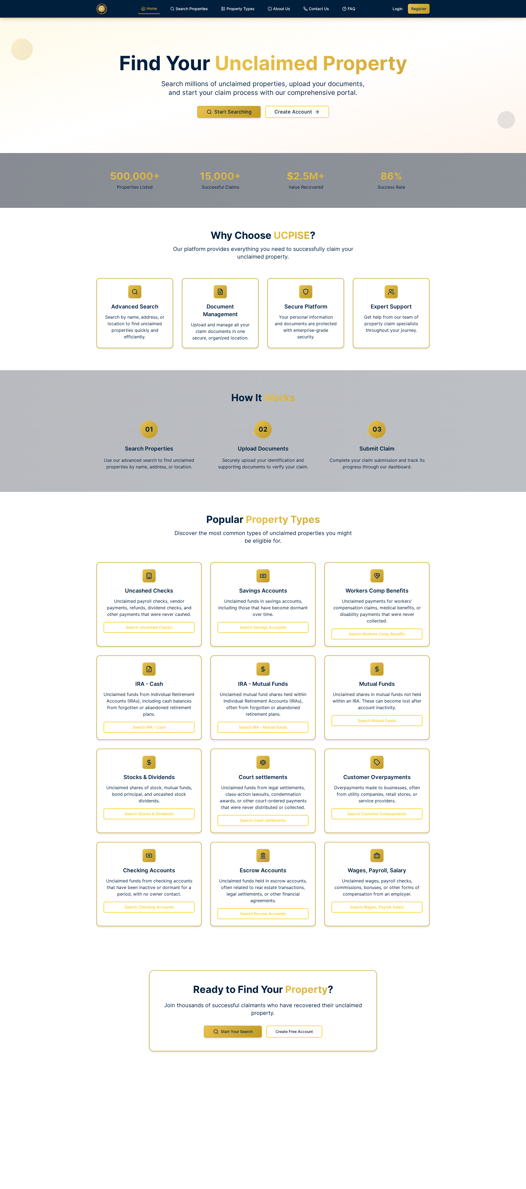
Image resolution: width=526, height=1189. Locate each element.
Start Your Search (237, 1031)
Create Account (293, 112)
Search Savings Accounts (263, 627)
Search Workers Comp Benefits (377, 634)
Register (418, 8)
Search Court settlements (263, 820)
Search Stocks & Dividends (149, 813)
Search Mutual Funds (377, 720)
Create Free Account (294, 1031)
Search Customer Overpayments (377, 813)
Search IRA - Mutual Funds (263, 727)
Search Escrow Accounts (263, 913)
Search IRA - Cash (149, 727)
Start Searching (232, 112)
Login (397, 8)
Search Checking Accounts (149, 907)
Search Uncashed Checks (149, 627)
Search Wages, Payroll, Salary (377, 907)
